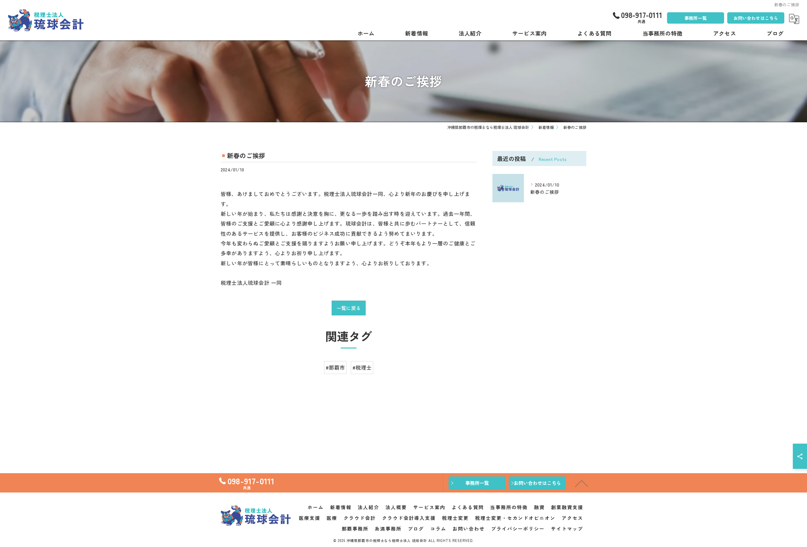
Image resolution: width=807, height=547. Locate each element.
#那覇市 (335, 367)
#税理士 (362, 367)
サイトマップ (567, 528)
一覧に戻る (349, 308)
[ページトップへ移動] (581, 483)
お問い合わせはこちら (756, 18)
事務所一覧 (695, 18)
